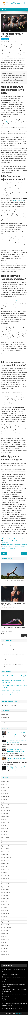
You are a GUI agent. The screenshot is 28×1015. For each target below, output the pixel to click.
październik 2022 (6, 857)
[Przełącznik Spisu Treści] (23, 73)
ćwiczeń (23, 185)
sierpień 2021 (5, 898)
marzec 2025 (5, 831)
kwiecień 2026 (5, 793)
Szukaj (2, 633)
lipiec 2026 (4, 784)
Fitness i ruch (4, 39)
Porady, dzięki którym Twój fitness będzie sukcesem (24, 553)
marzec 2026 (5, 796)
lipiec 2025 (4, 819)
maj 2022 (4, 872)
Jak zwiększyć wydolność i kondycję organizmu (14, 544)
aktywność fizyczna (5, 121)
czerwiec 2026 (5, 787)
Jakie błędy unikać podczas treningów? (11, 82)
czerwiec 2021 (5, 904)
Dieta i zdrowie (5, 714)
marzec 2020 (5, 948)
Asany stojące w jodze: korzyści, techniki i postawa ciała (14, 646)
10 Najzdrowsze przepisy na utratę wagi (12, 1008)
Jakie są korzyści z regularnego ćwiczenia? (11, 79)
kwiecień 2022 (5, 875)
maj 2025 (4, 825)
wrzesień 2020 (5, 930)
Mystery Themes (19, 1013)
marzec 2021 (5, 913)
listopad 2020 (5, 925)
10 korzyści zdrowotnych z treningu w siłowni (13, 538)
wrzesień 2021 (5, 895)
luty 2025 (4, 834)
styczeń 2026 (5, 802)
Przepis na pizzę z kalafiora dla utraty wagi (12, 974)
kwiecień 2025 (5, 828)
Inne (3, 720)
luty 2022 (4, 881)
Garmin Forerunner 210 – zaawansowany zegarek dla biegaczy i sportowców (13, 604)
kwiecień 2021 (5, 910)
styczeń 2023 (5, 848)
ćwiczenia (3, 56)
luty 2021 (4, 916)
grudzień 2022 (5, 851)
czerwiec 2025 (5, 822)
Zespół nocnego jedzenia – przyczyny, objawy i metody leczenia (13, 628)
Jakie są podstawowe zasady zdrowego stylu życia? (13, 75)
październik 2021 (6, 892)
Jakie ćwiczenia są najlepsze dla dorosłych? (12, 77)
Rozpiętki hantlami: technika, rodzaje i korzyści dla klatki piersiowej (14, 650)
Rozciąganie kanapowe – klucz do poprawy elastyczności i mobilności (12, 665)
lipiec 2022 (4, 866)
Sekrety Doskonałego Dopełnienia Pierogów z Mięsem (5, 553)
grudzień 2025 (5, 805)
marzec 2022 (5, 878)
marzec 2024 (5, 840)
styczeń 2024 (5, 843)
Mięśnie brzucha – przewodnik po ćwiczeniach (13, 580)
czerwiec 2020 (5, 939)
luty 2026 (4, 799)
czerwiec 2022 (5, 869)
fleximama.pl (12, 41)
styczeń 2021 (5, 919)
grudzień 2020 (5, 922)
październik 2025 (6, 810)
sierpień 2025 (5, 816)
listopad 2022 (5, 854)
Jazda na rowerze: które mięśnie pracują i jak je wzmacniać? (13, 655)
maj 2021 (4, 907)
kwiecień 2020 (5, 945)
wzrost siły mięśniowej (17, 300)
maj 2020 (4, 942)
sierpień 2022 (5, 863)
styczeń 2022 (5, 884)
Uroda (3, 723)
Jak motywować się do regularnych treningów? (12, 80)
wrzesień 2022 (5, 860)
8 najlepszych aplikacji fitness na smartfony (12, 981)
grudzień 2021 (5, 886)
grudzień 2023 (5, 846)
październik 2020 (6, 927)
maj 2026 (4, 790)
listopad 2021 (5, 889)
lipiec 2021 (4, 901)
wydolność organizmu (18, 200)
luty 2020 (4, 951)
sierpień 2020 (5, 933)
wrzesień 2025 (5, 813)
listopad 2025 (5, 807)
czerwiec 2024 (5, 837)
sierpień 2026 (5, 781)
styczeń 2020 (5, 954)
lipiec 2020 (4, 936)
